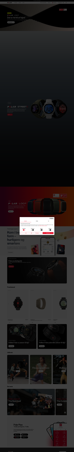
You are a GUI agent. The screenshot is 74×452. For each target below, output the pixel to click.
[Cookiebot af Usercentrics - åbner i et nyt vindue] (50, 218)
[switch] (33, 230)
